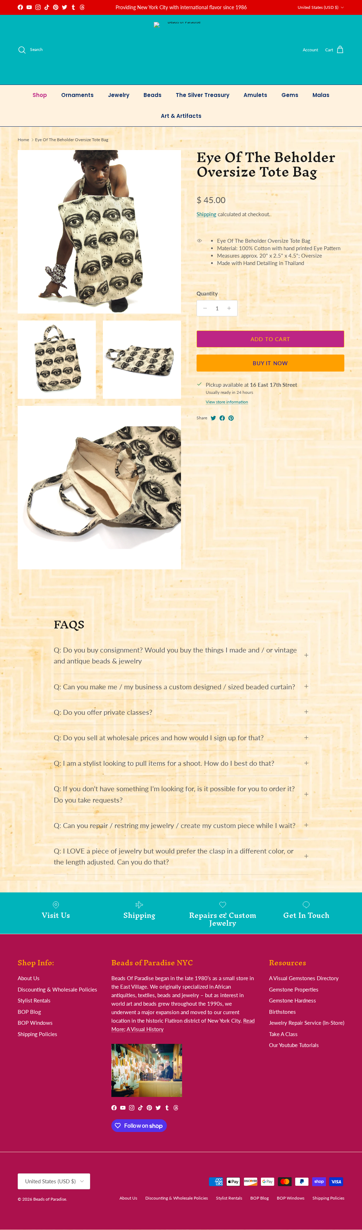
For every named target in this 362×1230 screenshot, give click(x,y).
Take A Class (283, 1034)
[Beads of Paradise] (181, 49)
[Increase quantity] (231, 308)
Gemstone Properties (294, 989)
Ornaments (77, 95)
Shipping (206, 214)
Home (23, 139)
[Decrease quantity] (203, 308)
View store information (227, 401)
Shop (40, 95)
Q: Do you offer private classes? (103, 712)
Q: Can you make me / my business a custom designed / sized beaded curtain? (174, 687)
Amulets (255, 95)
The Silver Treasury (202, 95)
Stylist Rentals (34, 1000)
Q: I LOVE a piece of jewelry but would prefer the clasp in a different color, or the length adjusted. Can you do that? (173, 856)
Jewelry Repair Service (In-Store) (306, 1022)
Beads (153, 95)
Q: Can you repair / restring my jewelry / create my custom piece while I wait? (175, 825)
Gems (289, 95)
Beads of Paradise (49, 1199)
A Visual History (145, 1029)
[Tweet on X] (213, 418)
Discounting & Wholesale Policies (57, 989)
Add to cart (270, 339)
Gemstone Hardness (292, 1000)
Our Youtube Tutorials (294, 1045)
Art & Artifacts (181, 116)
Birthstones (282, 1011)
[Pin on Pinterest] (231, 418)
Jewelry (118, 95)
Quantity (207, 293)
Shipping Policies (37, 1034)
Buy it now (270, 363)
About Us (29, 978)
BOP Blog (29, 1011)
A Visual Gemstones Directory (304, 978)
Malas (321, 95)
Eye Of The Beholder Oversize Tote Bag (71, 139)
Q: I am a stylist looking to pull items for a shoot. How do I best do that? (164, 763)
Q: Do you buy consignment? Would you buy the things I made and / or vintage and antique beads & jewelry (175, 655)
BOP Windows (35, 1022)
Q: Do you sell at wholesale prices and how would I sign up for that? (159, 738)
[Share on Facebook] (222, 418)
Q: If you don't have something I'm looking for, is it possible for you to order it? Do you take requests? (174, 794)
